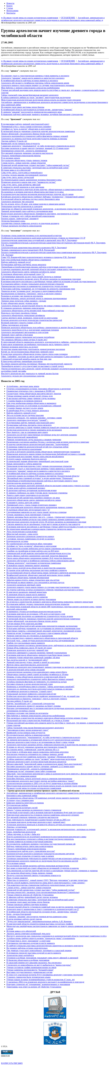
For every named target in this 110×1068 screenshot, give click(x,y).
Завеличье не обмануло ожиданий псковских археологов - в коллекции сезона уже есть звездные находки (49, 209)
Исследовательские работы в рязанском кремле (28, 735)
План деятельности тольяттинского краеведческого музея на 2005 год (38, 820)
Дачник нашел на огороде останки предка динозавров (31, 599)
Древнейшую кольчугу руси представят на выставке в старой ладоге (32, 366)
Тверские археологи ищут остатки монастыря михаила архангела (36, 761)
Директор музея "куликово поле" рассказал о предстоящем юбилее (31, 291)
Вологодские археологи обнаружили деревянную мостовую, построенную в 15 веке (39, 214)
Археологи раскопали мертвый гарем (23, 585)
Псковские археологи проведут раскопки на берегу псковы (33, 706)
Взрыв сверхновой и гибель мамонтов (24, 464)
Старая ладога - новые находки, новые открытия (23, 163)
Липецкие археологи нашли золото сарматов (27, 597)
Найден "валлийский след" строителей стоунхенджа (30, 703)
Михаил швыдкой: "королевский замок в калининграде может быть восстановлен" (44, 764)
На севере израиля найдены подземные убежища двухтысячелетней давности (36, 364)
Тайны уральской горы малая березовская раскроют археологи (29, 95)
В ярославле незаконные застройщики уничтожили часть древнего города (35, 344)
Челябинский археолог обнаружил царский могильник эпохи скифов (38, 575)
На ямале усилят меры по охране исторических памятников (33, 788)
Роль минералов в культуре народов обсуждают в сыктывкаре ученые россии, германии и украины (52, 870)
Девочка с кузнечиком (16, 827)
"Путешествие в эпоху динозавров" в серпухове (28, 941)
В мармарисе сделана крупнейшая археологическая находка (33, 611)
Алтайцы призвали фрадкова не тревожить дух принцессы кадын (36, 682)
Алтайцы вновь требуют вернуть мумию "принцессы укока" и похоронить (40, 938)
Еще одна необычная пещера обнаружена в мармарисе (26, 260)
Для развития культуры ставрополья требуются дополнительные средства (40, 885)
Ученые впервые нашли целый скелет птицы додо (29, 396)
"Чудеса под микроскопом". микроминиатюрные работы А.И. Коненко (39, 921)
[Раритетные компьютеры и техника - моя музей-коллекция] (55, 1018)
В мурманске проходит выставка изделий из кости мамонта (33, 953)
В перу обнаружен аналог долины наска (19, 303)
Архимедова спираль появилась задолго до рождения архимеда (30, 223)
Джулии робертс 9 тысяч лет (14, 141)
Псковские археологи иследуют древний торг (27, 650)
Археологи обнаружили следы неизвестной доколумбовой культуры (32, 310)
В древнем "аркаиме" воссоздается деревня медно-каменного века (31, 112)
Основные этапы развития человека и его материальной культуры (31, 235)
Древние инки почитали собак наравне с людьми (23, 301)
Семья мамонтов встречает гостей (22, 807)
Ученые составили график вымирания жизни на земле (31, 967)
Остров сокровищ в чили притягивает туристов (28, 514)
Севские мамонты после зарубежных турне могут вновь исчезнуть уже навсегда (43, 524)
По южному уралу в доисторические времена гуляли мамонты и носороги (35, 76)
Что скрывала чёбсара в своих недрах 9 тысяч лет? (24, 339)
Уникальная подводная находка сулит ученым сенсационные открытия (39, 466)
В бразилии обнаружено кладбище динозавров (27, 960)
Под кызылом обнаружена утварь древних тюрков (24, 160)
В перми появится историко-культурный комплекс (29, 841)
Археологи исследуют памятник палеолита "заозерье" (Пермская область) (40, 757)
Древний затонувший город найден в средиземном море (27, 211)
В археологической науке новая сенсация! (25, 669)
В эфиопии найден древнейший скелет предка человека (32, 897)
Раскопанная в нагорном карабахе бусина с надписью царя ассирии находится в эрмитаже (47, 442)
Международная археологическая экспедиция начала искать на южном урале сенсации (41, 100)
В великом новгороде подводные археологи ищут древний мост (35, 822)
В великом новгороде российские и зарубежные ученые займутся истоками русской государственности (48, 281)
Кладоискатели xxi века (17, 541)
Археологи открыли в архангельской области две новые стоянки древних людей (38, 306)
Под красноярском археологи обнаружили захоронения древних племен (39, 507)
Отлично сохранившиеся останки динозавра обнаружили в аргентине (38, 389)
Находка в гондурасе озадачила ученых (19, 313)
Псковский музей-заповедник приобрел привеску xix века (33, 498)
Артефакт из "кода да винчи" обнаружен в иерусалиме (26, 129)
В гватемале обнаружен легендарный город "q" (23, 274)
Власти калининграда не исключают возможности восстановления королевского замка (46, 837)
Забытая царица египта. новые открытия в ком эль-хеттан (32, 580)
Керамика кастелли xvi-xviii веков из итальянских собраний (33, 406)
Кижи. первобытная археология (21, 832)
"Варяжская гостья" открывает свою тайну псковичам (31, 771)
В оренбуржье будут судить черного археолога (27, 410)
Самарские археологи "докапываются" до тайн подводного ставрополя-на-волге (38, 146)
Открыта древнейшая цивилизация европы (21, 155)
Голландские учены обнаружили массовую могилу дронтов (33, 393)
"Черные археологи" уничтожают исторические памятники (33, 563)
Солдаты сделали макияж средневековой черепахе (24, 175)
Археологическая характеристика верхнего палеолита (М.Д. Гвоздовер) (34, 247)
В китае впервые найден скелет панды (24, 919)
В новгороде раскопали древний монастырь (26, 592)
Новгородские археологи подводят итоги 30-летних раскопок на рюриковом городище (41, 279)
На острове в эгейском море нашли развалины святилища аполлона (37, 752)
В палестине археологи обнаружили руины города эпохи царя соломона (34, 354)
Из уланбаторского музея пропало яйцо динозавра (29, 544)
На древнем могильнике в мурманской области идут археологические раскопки (43, 740)
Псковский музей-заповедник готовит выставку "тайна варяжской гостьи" (35, 165)
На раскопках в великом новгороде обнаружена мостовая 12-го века (32, 192)
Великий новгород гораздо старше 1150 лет (21, 323)
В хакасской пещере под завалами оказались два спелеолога (33, 962)
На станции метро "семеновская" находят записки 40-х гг (32, 749)
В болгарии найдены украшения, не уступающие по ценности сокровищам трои (38, 289)
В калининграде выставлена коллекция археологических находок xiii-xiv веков (37, 194)
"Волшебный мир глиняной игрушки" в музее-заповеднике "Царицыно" (39, 478)
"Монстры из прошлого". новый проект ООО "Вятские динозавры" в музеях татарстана (46, 880)
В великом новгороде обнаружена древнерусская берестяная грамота (38, 655)
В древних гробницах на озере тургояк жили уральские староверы (36, 493)
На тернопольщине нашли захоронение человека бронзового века (31, 180)
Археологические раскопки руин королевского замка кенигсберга (36, 672)
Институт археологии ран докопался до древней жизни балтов (29, 373)
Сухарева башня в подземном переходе (24, 401)
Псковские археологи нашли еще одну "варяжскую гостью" (28, 182)
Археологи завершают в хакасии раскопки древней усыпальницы (36, 653)
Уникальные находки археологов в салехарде (22, 206)
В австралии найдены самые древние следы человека (30, 398)
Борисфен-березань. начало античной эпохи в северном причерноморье (34, 298)
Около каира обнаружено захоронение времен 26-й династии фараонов (39, 558)
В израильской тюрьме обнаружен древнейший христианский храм (37, 461)
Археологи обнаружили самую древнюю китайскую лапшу (28, 272)
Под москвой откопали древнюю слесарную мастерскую (27, 153)
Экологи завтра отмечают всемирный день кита (28, 933)
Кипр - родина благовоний (18, 914)
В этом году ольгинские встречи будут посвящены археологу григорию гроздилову (44, 975)
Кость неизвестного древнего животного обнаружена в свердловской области (42, 638)
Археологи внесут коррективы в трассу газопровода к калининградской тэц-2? (42, 909)
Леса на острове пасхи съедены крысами (25, 415)
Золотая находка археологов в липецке (24, 483)
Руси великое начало (10, 158)
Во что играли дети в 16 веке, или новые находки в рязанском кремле (33, 204)
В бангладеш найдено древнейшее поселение (22, 361)
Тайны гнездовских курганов (14, 325)
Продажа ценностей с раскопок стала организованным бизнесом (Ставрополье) (42, 892)
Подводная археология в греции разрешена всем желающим (34, 430)
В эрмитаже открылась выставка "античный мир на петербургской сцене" (35, 168)
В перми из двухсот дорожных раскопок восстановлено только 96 (36, 747)
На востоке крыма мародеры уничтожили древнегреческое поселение (33, 349)
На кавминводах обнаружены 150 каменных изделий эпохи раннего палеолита (42, 798)
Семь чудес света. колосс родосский (17, 177)
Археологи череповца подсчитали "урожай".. (27, 420)
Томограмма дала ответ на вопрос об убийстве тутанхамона (33, 987)
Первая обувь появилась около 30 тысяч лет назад (29, 648)
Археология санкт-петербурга (20, 955)
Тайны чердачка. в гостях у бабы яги (23, 834)
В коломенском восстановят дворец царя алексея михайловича (35, 456)
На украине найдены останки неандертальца (26, 948)
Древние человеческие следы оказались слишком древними (33, 439)
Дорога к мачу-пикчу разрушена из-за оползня (27, 495)
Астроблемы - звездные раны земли (22, 386)
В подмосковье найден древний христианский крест (25, 124)
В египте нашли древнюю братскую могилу (26, 459)
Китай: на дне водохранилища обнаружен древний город (27, 352)
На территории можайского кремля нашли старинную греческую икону (39, 529)
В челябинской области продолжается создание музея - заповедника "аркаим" (36, 109)
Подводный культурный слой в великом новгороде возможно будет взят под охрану (45, 812)
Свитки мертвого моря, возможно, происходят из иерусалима (29, 318)
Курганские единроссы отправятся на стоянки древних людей (34, 754)
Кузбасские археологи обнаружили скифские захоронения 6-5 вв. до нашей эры (43, 696)
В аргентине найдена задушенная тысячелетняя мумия (31, 490)
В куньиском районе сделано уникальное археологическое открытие (32, 284)
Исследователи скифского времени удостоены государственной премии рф (40, 844)
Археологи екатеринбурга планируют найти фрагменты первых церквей (34, 136)
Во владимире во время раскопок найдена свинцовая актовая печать (37, 866)
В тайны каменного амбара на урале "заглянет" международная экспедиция (36, 97)
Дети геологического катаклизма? (22, 531)
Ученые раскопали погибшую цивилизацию (21, 226)
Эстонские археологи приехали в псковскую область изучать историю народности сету (46, 824)
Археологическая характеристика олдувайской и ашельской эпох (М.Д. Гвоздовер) (39, 240)
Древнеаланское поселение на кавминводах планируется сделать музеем (34, 286)
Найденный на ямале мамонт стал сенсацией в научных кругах (35, 582)
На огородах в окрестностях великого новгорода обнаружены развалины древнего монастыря (49, 602)
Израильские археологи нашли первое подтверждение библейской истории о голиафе (45, 454)
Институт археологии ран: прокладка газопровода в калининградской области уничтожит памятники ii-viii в (56, 936)
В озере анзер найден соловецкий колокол (25, 488)
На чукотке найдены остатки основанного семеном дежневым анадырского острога (44, 590)
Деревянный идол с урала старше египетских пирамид (26, 126)
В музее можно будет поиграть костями (24, 623)
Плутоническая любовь (17, 805)
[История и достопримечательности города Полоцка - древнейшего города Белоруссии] (55, 1044)
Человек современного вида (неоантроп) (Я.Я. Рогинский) (28, 250)
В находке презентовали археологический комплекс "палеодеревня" (37, 444)
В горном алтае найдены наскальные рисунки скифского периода (36, 570)
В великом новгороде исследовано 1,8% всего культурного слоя (35, 614)
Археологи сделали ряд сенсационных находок (22, 376)
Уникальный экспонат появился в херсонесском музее (31, 694)
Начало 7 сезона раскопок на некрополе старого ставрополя (33, 810)
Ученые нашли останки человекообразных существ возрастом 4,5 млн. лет (40, 979)
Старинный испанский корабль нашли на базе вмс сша (26, 359)
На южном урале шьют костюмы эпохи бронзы (22, 107)
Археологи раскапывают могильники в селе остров (24, 332)
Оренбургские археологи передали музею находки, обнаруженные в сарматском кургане (41, 189)
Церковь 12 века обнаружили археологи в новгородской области (36, 677)
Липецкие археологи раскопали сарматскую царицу (30, 536)
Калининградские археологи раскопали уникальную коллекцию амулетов (40, 853)
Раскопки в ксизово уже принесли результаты (22, 296)
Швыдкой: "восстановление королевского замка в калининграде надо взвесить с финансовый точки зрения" (56, 774)
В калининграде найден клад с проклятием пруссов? (30, 851)
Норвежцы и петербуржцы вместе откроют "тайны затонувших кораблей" (40, 686)
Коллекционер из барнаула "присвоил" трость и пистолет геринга (31, 293)
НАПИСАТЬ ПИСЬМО (12, 1063)
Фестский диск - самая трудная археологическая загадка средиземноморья (40, 640)
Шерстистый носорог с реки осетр (22, 534)
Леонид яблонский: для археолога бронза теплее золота (26, 134)
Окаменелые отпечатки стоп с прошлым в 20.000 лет (30, 391)
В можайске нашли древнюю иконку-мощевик (27, 565)
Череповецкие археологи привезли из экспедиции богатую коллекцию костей (42, 861)
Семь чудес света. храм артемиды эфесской (21, 184)
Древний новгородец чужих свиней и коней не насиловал (33, 662)
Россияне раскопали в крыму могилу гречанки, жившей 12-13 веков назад (35, 148)
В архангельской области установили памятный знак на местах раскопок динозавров (45, 907)
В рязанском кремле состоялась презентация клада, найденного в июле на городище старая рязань (51, 645)
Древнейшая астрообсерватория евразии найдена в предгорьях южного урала (36, 267)
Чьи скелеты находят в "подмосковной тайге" (27, 660)
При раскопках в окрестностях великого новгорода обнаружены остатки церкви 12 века (46, 718)
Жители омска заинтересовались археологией (27, 665)
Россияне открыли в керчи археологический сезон (29, 684)
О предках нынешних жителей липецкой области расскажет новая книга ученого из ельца (42, 269)
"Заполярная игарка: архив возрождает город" (27, 730)
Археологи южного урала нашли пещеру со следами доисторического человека (37, 85)
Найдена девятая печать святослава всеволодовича (29, 846)
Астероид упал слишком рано (20, 800)
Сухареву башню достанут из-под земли (24, 408)
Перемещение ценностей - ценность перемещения (24, 151)
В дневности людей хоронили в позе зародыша (22, 187)
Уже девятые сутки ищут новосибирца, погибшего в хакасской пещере (39, 950)
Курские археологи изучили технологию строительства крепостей (31, 320)
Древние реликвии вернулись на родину (19, 347)
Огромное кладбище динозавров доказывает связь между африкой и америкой (42, 958)
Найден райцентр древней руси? (16, 262)
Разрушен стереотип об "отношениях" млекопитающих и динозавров (38, 984)
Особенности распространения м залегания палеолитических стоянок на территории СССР (43, 238)
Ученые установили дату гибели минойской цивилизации (28, 216)
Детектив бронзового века (13, 221)
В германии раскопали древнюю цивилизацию (22, 308)
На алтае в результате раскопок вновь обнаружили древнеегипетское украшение (43, 452)
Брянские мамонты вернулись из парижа (25, 803)
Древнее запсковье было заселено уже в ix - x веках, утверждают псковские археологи (45, 517)
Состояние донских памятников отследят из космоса (30, 539)
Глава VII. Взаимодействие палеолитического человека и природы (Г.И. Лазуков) (38, 257)
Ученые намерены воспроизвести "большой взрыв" (30, 970)
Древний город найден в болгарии (17, 335)
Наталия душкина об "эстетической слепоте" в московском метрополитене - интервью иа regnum (50, 829)
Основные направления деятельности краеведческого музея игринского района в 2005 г (46, 858)
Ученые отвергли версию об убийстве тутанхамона (30, 895)
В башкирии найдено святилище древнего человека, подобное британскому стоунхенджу (42, 114)
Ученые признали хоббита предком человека (26, 904)
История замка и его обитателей (16, 170)
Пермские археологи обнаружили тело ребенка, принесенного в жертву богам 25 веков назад (44, 327)
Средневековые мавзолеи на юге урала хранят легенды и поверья (31, 277)
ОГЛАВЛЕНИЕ (68, 61)
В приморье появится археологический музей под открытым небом (37, 447)
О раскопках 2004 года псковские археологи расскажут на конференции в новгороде (45, 982)
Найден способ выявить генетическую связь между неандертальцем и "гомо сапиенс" (45, 883)
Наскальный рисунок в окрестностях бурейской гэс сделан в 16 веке (37, 720)
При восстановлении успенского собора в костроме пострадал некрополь (40, 839)
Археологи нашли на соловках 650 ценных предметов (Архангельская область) (42, 476)
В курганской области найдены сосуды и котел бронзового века (30, 199)
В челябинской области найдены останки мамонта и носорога (29, 80)
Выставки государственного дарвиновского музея (29, 972)
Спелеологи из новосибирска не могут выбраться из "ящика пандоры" (38, 965)
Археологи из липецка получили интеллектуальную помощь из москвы (34, 138)
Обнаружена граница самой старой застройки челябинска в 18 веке (37, 674)
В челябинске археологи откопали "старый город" (29, 691)
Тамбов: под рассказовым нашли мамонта (25, 643)
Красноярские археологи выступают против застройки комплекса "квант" (40, 781)
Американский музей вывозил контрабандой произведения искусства (38, 553)
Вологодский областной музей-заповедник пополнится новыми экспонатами (42, 626)
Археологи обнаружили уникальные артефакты (23, 315)
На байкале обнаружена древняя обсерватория (27, 577)
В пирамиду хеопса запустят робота (22, 502)
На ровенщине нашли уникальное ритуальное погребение (27, 337)
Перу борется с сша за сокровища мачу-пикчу (27, 432)
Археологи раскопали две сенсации (17, 201)
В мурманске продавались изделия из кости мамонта (30, 943)
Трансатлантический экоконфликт (22, 437)
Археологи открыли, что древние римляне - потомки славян (34, 418)
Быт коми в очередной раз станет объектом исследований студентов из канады (42, 868)
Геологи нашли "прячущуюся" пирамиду (20, 218)
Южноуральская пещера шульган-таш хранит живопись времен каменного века (42, 519)
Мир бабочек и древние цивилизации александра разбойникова (30, 88)
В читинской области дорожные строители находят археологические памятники (38, 131)
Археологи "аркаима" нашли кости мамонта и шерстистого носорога (32, 78)
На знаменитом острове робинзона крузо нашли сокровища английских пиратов (43, 548)
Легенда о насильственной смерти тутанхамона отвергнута (33, 875)
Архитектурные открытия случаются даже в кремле (30, 856)
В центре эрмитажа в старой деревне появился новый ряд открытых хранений (42, 427)
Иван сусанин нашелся (17, 878)
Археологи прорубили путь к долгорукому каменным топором (30, 330)
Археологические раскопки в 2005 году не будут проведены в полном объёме (42, 783)
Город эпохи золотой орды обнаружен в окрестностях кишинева (36, 568)
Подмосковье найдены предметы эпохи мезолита (23, 264)
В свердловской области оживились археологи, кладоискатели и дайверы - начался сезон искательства (48, 342)
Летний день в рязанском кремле (21, 776)
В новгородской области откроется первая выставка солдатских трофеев (39, 924)
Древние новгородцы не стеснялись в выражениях (29, 636)
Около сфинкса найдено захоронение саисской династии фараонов (37, 556)
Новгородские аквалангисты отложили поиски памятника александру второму (42, 815)
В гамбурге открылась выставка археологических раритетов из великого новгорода (44, 946)
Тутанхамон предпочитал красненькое (24, 449)
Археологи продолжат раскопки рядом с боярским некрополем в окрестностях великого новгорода (52, 745)
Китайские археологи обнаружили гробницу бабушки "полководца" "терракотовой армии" (43, 197)
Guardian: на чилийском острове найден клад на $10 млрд (32, 551)
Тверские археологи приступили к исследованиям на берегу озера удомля (40, 742)
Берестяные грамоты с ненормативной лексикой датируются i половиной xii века (43, 631)
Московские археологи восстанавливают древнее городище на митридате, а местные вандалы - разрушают (55, 667)
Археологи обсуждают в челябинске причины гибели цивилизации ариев (35, 83)
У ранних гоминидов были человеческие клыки (28, 977)
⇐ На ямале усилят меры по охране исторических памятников (29, 61)
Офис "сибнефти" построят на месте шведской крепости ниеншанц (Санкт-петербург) (40, 356)
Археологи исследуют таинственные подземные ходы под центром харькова (41, 435)
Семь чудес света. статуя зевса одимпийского (22, 172)
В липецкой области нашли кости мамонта (26, 594)
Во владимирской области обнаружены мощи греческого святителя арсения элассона (45, 573)
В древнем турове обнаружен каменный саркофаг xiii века (33, 657)
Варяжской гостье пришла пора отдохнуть (20, 143)
